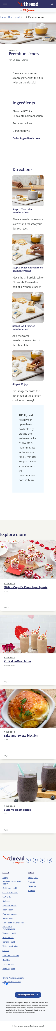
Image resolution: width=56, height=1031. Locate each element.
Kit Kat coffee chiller (17, 661)
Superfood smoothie (17, 809)
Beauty (31, 873)
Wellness (9, 583)
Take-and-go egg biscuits (21, 735)
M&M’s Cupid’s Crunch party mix (25, 587)
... (24, 17)
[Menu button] (4, 4)
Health (5, 873)
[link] (28, 860)
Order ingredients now (26, 138)
